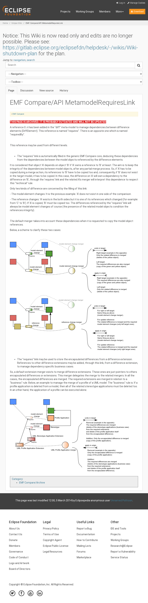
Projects (65, 11)
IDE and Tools (118, 528)
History (64, 90)
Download (138, 11)
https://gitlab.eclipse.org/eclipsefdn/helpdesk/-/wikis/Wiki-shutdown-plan (70, 50)
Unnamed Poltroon (121, 500)
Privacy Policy (51, 528)
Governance (16, 551)
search (31, 60)
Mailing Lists (84, 545)
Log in (122, 3)
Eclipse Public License (55, 545)
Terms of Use (51, 534)
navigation (20, 60)
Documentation (86, 534)
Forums (81, 551)
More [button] (119, 11)
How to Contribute (87, 540)
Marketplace (84, 557)
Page (11, 90)
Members (104, 11)
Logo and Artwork (19, 563)
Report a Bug (84, 528)
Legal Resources (52, 551)
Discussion (26, 90)
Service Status (119, 557)
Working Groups (85, 11)
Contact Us (15, 534)
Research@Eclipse (121, 545)
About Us (14, 528)
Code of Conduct (19, 557)
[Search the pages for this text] (139, 65)
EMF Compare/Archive (32, 482)
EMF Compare (18, 114)
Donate (13, 540)
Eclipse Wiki (17, 23)
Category (17, 479)
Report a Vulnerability (123, 551)
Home (5, 23)
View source (46, 90)
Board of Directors (19, 568)
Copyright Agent (52, 540)
